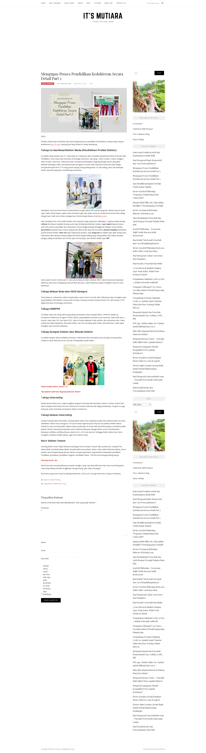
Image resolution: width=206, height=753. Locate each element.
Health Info (69, 3)
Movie (80, 3)
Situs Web (45, 558)
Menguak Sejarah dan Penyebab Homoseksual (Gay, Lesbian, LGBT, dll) (147, 315)
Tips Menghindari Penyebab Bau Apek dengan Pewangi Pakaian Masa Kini (148, 221)
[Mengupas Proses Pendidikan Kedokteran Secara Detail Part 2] (84, 110)
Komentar (45, 509)
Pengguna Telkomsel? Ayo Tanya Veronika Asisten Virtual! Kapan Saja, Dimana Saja (148, 290)
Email (43, 550)
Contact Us (121, 3)
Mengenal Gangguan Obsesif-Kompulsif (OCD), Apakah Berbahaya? (146, 349)
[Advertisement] (103, 46)
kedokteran (57, 483)
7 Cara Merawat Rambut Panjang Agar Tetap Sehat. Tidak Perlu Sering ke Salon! (147, 271)
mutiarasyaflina (64, 83)
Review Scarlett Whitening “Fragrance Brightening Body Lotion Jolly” (146, 194)
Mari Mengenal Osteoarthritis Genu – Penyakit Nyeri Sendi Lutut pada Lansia (148, 379)
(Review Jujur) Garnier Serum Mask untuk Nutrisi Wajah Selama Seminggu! (148, 368)
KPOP (88, 3)
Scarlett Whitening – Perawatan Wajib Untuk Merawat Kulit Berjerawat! (146, 232)
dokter (49, 483)
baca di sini (55, 144)
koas (64, 483)
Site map (97, 3)
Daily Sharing (55, 3)
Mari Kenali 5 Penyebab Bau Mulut (147, 263)
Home (43, 3)
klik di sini (102, 216)
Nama (43, 542)
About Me (109, 3)
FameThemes (160, 749)
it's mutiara (103, 15)
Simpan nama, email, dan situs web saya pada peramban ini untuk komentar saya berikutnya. (47, 580)
